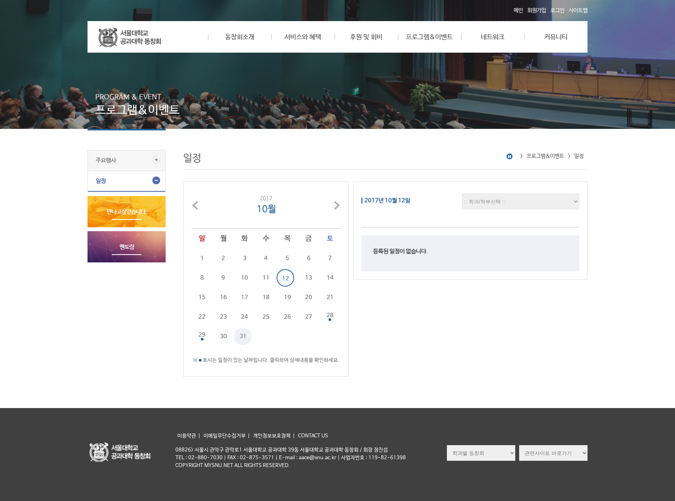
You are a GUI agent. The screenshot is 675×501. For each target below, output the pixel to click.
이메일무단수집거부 (225, 436)
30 (223, 336)
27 (308, 317)
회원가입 (536, 10)
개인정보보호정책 (272, 436)
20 (308, 297)
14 (330, 278)
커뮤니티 (556, 37)
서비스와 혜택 (302, 37)
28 (330, 315)
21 (330, 297)
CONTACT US (313, 436)
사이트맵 (578, 10)
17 (244, 297)
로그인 (557, 10)
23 (223, 317)
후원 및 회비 (366, 37)
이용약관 (186, 436)
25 (266, 317)
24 (244, 317)
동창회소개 (239, 37)
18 (266, 297)
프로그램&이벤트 (429, 37)
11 (266, 278)
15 (201, 297)
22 (201, 317)
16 (223, 297)
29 (201, 335)
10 (244, 278)
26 (287, 317)
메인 (518, 10)
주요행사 (106, 160)
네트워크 (492, 37)
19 (287, 297)
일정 (101, 181)
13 (308, 278)
